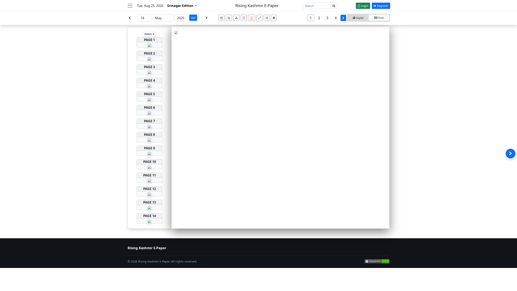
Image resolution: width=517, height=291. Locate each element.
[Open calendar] (221, 18)
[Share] (267, 18)
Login (364, 6)
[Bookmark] (274, 18)
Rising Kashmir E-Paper (256, 5)
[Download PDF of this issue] (252, 17)
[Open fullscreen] (259, 18)
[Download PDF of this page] (244, 18)
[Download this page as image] (236, 18)
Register (382, 6)
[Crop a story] (229, 18)
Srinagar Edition (180, 5)
